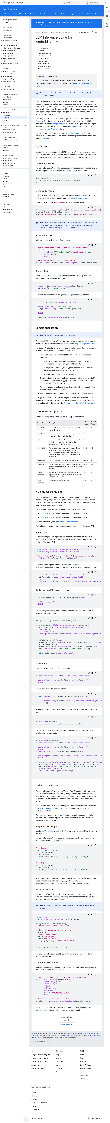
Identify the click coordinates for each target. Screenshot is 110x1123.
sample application (60, 124)
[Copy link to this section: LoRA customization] (61, 785)
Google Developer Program (40, 1055)
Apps (89, 14)
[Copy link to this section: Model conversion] (55, 890)
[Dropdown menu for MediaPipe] (35, 13)
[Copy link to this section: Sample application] (60, 328)
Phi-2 (60, 808)
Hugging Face (83, 195)
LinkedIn (58, 1065)
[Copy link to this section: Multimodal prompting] (64, 492)
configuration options (79, 126)
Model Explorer (45, 14)
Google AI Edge (10, 9)
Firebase (83, 1061)
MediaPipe (29, 14)
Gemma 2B (50, 808)
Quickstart (39, 121)
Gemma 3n (81, 509)
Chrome (82, 1058)
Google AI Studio (85, 1065)
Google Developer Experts (40, 1061)
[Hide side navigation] (26, 1119)
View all (82, 1079)
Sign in (105, 2)
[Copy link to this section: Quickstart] (50, 147)
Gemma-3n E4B (46, 517)
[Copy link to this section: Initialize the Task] (54, 236)
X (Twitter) (59, 1068)
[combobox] (72, 3)
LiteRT (5, 14)
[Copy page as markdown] (57, 42)
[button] (14, 38)
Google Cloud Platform (39, 1103)
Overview (45, 138)
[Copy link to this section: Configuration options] (64, 411)
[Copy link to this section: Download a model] (56, 191)
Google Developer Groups (40, 1058)
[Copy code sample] (95, 175)
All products (35, 1110)
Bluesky (58, 1058)
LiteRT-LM (17, 14)
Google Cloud (84, 1072)
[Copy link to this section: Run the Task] (50, 271)
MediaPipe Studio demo (74, 133)
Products (45, 32)
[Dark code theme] (92, 175)
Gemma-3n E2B (46, 514)
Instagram (59, 1061)
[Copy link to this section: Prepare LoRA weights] (60, 826)
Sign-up (83, 22)
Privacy (40, 1118)
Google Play (84, 1075)
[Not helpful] (95, 32)
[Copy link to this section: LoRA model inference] (60, 963)
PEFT (38, 794)
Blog (57, 1055)
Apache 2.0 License (69, 1035)
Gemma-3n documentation (68, 522)
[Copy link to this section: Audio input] (49, 664)
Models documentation (78, 198)
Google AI (34, 1106)
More (97, 14)
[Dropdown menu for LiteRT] (9, 13)
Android (82, 1055)
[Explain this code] (88, 175)
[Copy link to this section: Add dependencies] (56, 163)
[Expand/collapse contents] (47, 48)
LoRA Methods (47, 831)
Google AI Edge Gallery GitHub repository (78, 403)
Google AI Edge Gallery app (84, 344)
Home (38, 32)
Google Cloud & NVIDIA (39, 1068)
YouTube (59, 1072)
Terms (33, 1118)
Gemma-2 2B (41, 808)
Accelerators (35, 1065)
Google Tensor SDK (76, 14)
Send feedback (89, 38)
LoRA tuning (52, 129)
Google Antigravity (86, 1068)
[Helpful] (92, 32)
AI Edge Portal (60, 14)
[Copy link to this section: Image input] (49, 532)
